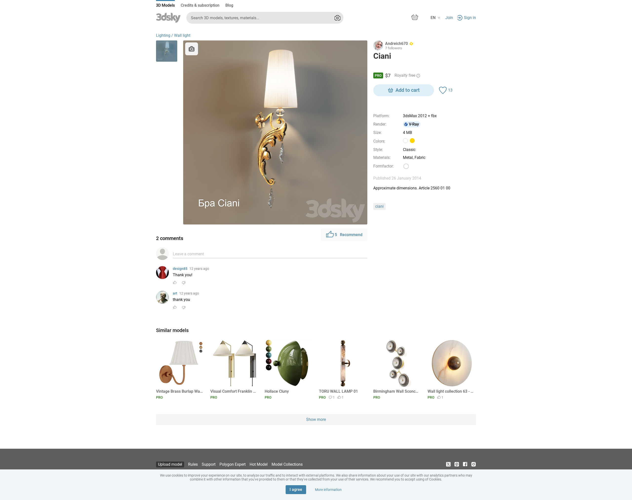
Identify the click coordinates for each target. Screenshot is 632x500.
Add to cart (407, 90)
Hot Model (259, 464)
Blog (229, 5)
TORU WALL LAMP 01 (338, 391)
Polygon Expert (232, 464)
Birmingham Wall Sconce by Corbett (396, 391)
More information (328, 490)
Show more (316, 419)
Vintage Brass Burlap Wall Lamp (179, 391)
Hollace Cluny (277, 391)
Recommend (348, 234)
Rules (193, 464)
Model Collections (287, 464)
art (175, 293)
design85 (180, 269)
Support (209, 464)
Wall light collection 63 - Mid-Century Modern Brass (451, 391)
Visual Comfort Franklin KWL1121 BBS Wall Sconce (233, 391)
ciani (379, 206)
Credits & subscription (200, 5)
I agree (296, 489)
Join (449, 17)
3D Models (165, 5)
